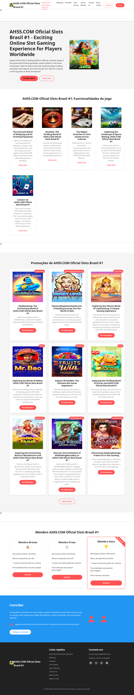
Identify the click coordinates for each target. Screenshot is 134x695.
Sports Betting (83, 4)
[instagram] (96, 663)
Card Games (76, 4)
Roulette (68, 3)
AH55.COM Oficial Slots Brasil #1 (46, 5)
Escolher (28, 575)
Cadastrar (109, 5)
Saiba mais (46, 78)
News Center (98, 4)
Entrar (120, 5)
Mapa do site (54, 679)
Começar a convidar (20, 632)
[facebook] (91, 663)
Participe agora (28, 330)
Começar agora (29, 78)
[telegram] (107, 663)
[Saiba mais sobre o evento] (67, 18)
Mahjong (60, 3)
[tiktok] (101, 663)
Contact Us (91, 4)
